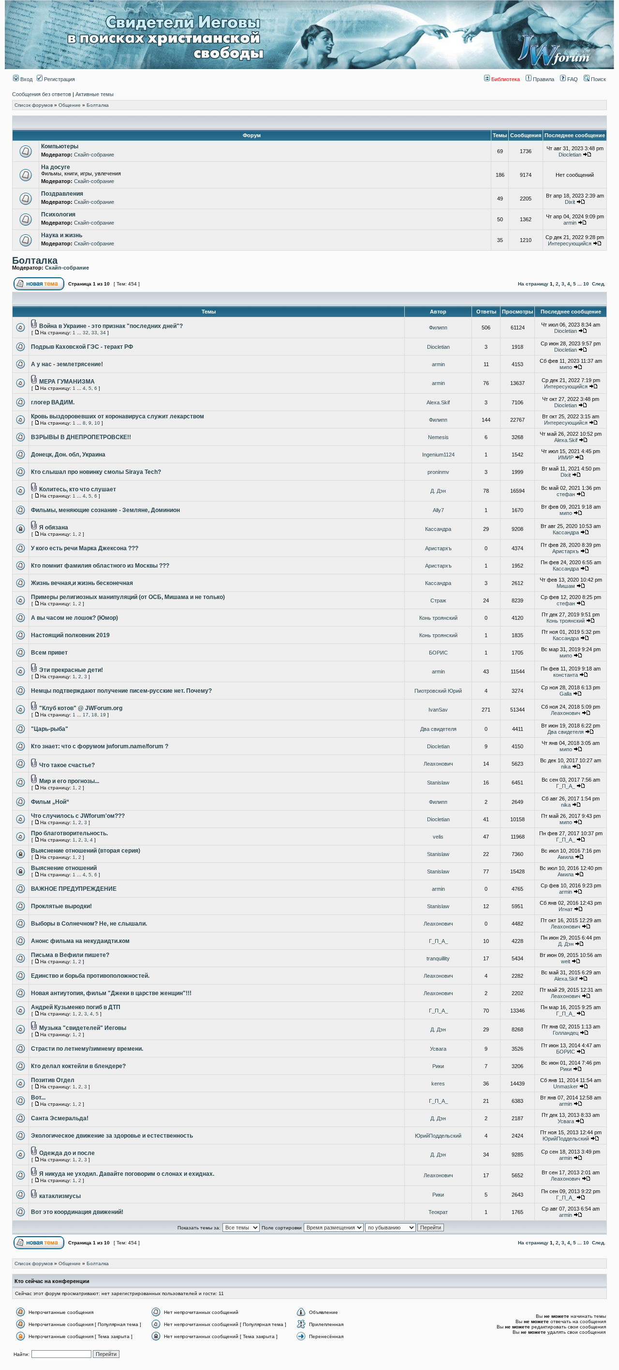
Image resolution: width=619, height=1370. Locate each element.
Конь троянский (438, 618)
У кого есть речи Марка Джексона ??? (84, 548)
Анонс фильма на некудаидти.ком (80, 941)
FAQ (572, 79)
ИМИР (566, 457)
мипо (566, 367)
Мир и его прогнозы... (69, 781)
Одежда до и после (67, 1153)
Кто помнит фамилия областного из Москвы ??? (100, 565)
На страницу (533, 283)
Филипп (438, 327)
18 (94, 714)
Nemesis (438, 437)
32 (85, 332)
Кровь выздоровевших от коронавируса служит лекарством (117, 416)
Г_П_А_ (565, 786)
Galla (566, 694)
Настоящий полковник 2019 (70, 635)
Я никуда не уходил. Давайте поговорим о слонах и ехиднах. (126, 1173)
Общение (70, 105)
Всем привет (49, 652)
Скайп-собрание (94, 154)
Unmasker (565, 1086)
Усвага (438, 1049)
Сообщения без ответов (41, 94)
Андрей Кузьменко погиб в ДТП (75, 1007)
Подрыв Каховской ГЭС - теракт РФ (82, 346)
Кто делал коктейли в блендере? (78, 1066)
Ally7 (438, 510)
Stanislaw (438, 782)
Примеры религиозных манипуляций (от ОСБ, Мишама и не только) (128, 597)
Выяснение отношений (64, 868)
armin (569, 223)
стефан (566, 494)
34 (103, 332)
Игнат (566, 909)
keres (438, 1083)
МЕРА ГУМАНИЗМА (67, 381)
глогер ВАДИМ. (52, 402)
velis (438, 837)
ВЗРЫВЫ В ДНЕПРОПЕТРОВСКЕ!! (81, 437)
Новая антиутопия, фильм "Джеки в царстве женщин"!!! (111, 993)
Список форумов (34, 105)
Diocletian (570, 154)
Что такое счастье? (67, 765)
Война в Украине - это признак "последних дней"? (111, 326)
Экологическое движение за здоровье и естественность (112, 1135)
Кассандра (438, 529)
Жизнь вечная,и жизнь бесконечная (82, 583)
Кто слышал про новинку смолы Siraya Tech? (96, 472)
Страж (438, 600)
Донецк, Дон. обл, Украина (68, 454)
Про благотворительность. (69, 833)
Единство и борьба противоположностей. (90, 975)
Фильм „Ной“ (50, 802)
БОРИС (438, 653)
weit (565, 961)
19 (103, 714)
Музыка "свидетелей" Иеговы (82, 1028)
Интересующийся (569, 243)
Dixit (570, 202)
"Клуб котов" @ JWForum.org (80, 708)
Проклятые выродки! (61, 906)
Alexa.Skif (438, 402)
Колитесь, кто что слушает (77, 489)
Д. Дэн (438, 491)
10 (586, 283)
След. (598, 283)
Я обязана (53, 527)
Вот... (38, 1097)
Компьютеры (59, 146)
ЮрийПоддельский (438, 1136)
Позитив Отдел (52, 1080)
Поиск (598, 79)
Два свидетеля (438, 729)
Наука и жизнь (61, 235)
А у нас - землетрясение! (67, 364)
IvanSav (438, 710)
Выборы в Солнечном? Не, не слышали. (89, 923)
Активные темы (94, 94)
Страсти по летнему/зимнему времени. (87, 1048)
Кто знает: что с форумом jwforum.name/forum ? (99, 746)
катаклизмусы (60, 1196)
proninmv (438, 472)
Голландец (565, 1033)
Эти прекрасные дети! (71, 670)
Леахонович (565, 713)
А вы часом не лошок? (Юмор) (74, 617)
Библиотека (505, 79)
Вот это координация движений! (77, 1212)
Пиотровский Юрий (438, 691)
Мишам (566, 586)
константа (565, 675)
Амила (566, 857)
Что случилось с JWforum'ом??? (78, 816)
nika (566, 767)
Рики (438, 1066)
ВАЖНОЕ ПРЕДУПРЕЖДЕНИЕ (74, 888)
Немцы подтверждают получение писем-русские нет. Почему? (121, 690)
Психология (58, 214)
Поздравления (62, 193)
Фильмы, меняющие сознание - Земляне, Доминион (105, 510)
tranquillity (438, 958)
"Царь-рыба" (49, 729)
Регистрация (59, 79)
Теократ (438, 1212)
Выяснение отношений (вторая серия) (85, 850)
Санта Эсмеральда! (59, 1118)
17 (85, 714)
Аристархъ (438, 548)
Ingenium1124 (438, 454)
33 (94, 332)
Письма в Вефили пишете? (70, 955)
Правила (542, 79)
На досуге (55, 167)
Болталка (98, 105)
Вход (25, 79)
